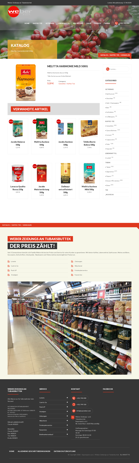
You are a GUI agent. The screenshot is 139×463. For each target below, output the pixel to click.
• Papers (109, 176)
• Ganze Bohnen (112, 130)
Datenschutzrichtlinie (65, 451)
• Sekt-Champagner (113, 103)
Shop (88, 23)
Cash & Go (14, 266)
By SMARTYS (125, 455)
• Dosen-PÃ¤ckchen (113, 181)
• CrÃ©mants (111, 117)
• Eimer (109, 185)
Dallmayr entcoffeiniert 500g (65, 189)
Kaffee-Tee (37, 23)
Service (97, 23)
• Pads (109, 144)
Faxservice (78, 275)
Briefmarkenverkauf (46, 434)
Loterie (13, 261)
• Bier (108, 107)
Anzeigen (14, 275)
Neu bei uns (78, 23)
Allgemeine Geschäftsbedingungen (34, 451)
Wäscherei (78, 266)
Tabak (107, 23)
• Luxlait (109, 158)
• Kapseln (109, 149)
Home (27, 23)
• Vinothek (110, 98)
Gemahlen (62, 84)
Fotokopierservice (80, 270)
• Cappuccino (111, 139)
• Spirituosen (111, 94)
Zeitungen (78, 261)
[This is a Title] (26, 82)
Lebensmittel (64, 23)
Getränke (50, 23)
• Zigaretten (111, 171)
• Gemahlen (111, 126)
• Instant (109, 135)
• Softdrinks (110, 112)
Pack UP (14, 270)
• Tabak (109, 167)
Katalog (104, 55)
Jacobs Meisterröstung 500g (41, 189)
